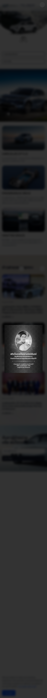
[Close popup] (42, 4)
